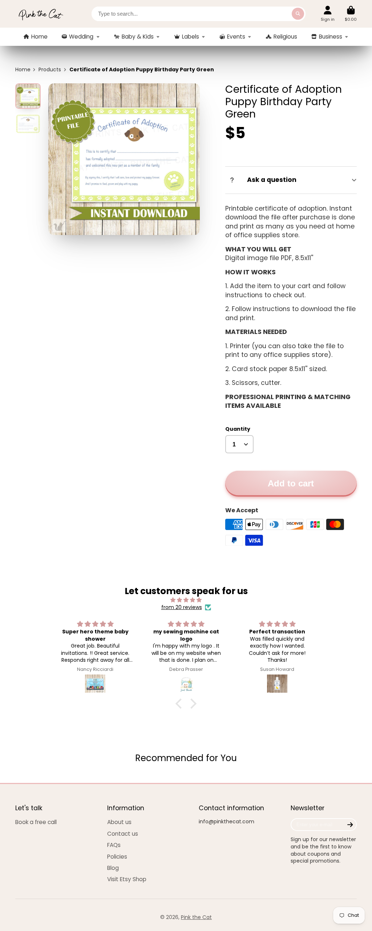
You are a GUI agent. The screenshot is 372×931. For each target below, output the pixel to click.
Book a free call (36, 822)
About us (119, 822)
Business (330, 36)
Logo (40, 14)
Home (39, 36)
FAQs (114, 845)
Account (328, 13)
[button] (180, 703)
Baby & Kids (138, 36)
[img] (186, 600)
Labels (190, 36)
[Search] (298, 14)
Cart (351, 13)
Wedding (81, 36)
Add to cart (291, 483)
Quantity (237, 429)
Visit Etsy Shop (126, 879)
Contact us (122, 833)
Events (236, 36)
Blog (113, 868)
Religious (285, 36)
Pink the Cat (196, 917)
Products (50, 69)
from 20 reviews (181, 607)
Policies (117, 856)
